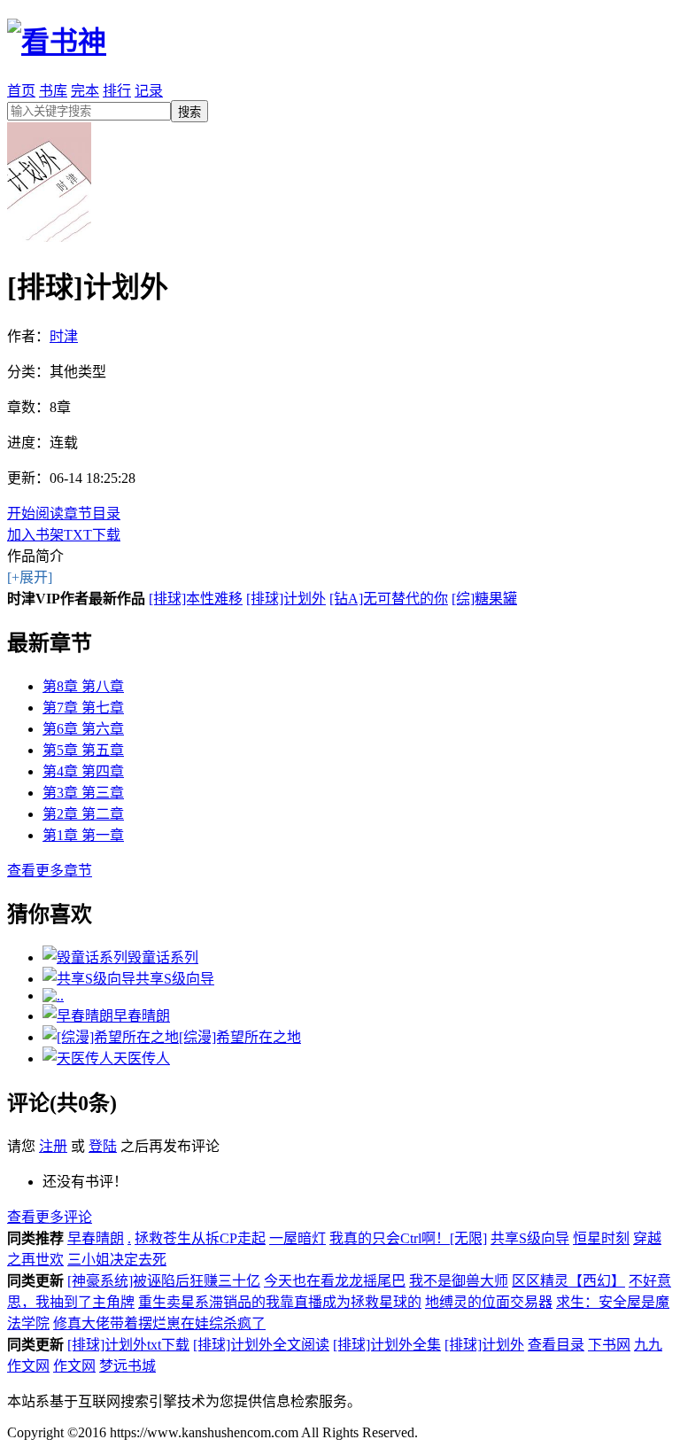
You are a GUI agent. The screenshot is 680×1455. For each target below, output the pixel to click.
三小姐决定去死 (116, 1259)
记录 (149, 90)
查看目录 (556, 1344)
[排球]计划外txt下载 (128, 1344)
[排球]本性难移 (196, 598)
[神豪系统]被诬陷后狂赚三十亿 (163, 1280)
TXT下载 (92, 534)
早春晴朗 (95, 1238)
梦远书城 (127, 1365)
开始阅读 (35, 513)
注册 (53, 1146)
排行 (117, 90)
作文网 (74, 1365)
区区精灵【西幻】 (568, 1280)
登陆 (103, 1146)
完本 (85, 90)
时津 (64, 336)
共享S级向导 (530, 1238)
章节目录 (92, 513)
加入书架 (35, 534)
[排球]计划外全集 (387, 1344)
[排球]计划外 (286, 598)
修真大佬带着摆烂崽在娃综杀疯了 (159, 1323)
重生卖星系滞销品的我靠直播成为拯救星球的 (279, 1302)
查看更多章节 (49, 870)
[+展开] (29, 577)
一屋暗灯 (297, 1238)
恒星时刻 (601, 1238)
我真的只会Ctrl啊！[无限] (408, 1238)
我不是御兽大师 (458, 1280)
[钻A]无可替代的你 (388, 598)
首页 (21, 90)
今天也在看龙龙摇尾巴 (335, 1280)
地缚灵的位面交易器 (488, 1302)
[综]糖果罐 (484, 598)
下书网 (609, 1344)
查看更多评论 (49, 1217)
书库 (53, 90)
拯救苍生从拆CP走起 (200, 1238)
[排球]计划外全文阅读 (261, 1344)
